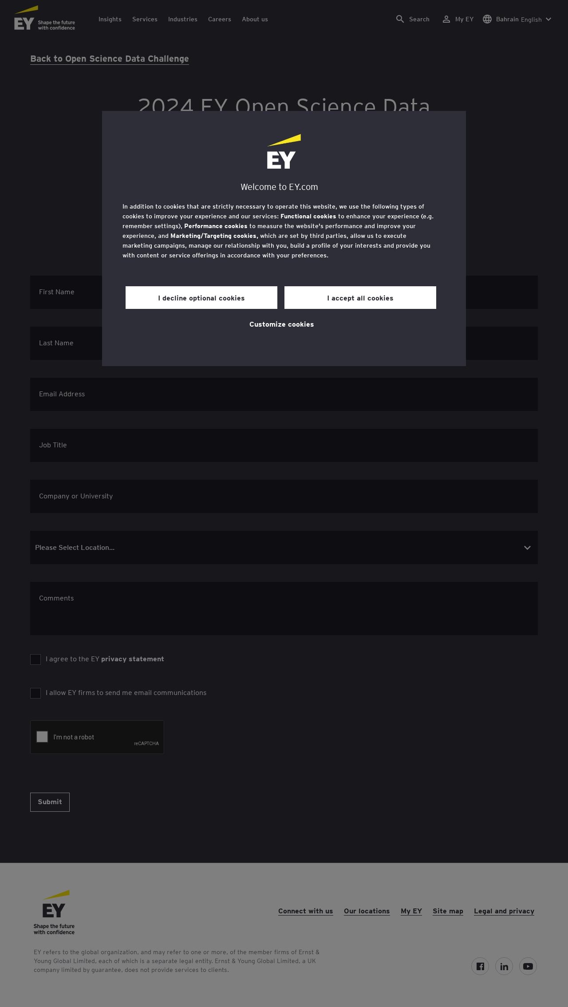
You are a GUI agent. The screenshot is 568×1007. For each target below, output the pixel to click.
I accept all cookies (360, 297)
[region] (284, 238)
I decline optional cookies (201, 297)
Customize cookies (281, 323)
